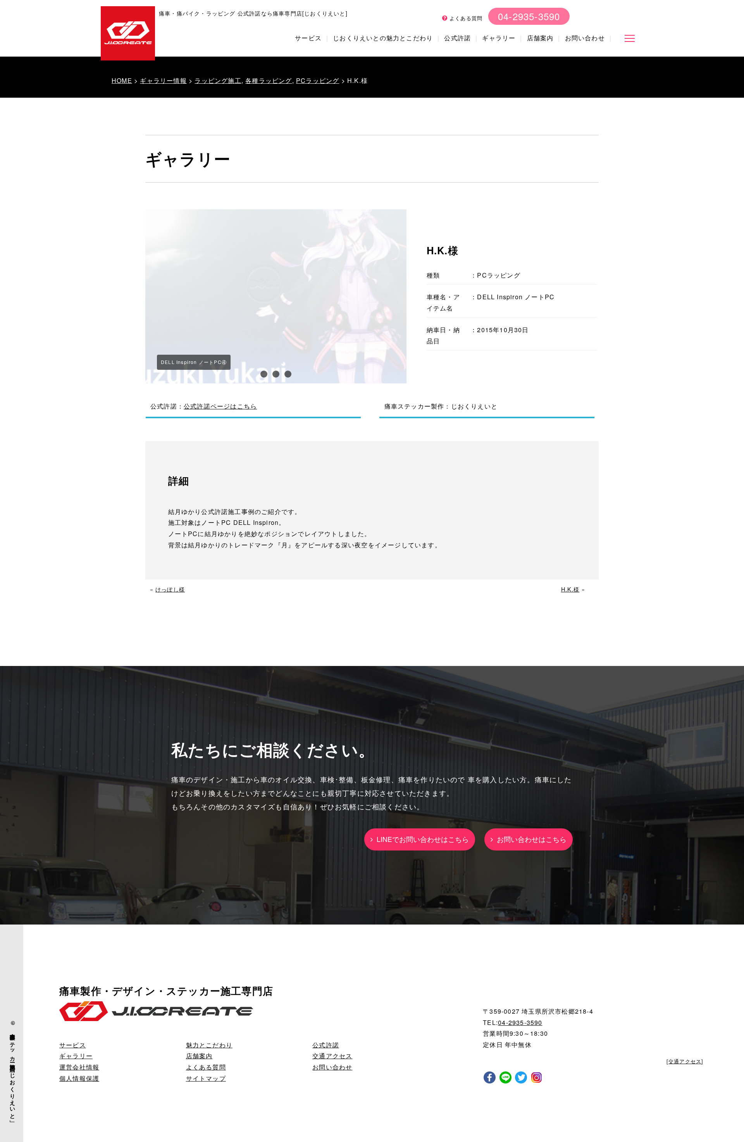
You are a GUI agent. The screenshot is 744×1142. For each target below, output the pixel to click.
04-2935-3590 (529, 16)
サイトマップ (206, 1078)
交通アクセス (332, 1055)
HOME (122, 80)
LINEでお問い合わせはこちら (421, 839)
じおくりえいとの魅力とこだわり (383, 37)
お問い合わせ (585, 37)
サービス (308, 37)
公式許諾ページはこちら (220, 406)
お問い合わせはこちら (530, 839)
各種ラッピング (268, 80)
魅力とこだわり (209, 1044)
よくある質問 (465, 18)
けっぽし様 (170, 589)
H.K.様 (570, 589)
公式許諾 (457, 37)
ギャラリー (498, 37)
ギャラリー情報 (163, 80)
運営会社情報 (79, 1067)
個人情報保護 (79, 1078)
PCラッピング (317, 80)
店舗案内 (540, 37)
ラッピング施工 (218, 80)
